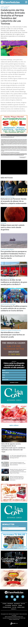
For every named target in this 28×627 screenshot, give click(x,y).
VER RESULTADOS (14, 382)
